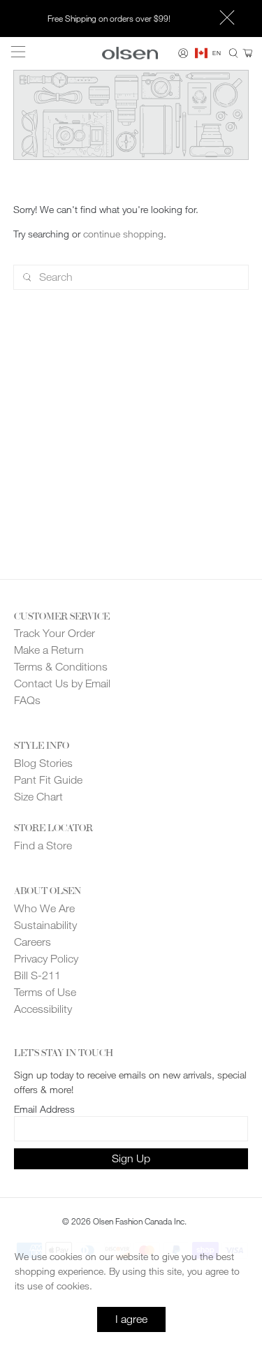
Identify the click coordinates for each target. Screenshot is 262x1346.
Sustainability (45, 925)
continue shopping (123, 234)
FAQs (27, 700)
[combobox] (208, 53)
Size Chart (38, 796)
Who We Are (44, 908)
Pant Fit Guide (48, 780)
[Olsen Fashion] (130, 53)
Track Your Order (54, 633)
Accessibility (43, 1009)
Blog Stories (43, 763)
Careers (32, 942)
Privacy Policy (46, 958)
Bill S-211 (37, 975)
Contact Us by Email (62, 683)
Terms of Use (45, 992)
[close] (227, 19)
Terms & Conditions (61, 666)
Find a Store (43, 845)
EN (216, 53)
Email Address (44, 1109)
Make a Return (49, 650)
